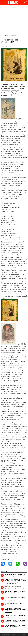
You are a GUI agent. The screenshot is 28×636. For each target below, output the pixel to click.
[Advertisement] (14, 20)
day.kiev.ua (12, 556)
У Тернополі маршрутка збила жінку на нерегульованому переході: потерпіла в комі (15, 599)
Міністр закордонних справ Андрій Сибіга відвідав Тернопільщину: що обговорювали (15, 593)
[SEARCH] (24, 2)
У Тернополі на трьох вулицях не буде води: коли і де (14, 604)
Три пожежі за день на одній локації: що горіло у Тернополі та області (15, 616)
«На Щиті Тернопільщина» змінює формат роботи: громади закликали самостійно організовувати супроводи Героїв (15, 581)
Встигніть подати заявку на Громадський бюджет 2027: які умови (16, 587)
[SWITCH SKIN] (26, 2)
